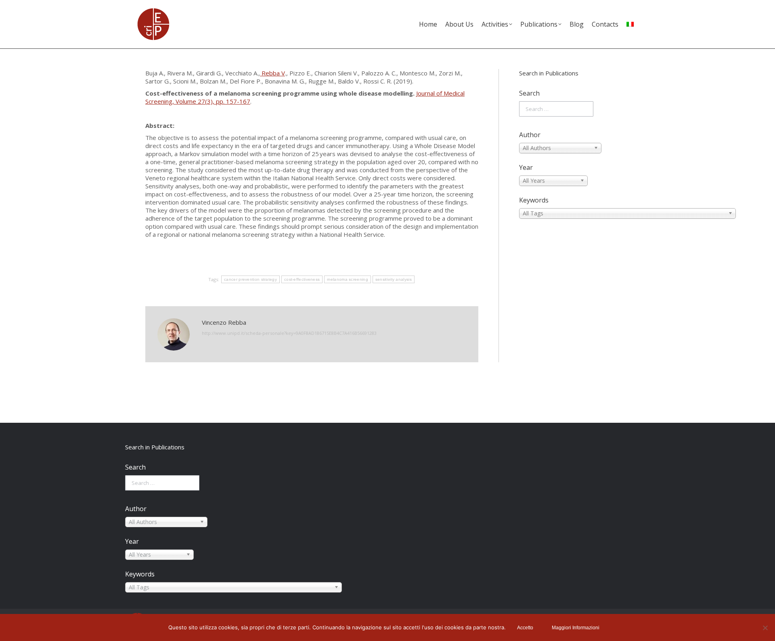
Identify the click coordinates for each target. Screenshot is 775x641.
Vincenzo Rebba (224, 322)
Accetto (525, 628)
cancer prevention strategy (250, 279)
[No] (765, 628)
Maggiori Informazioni (575, 628)
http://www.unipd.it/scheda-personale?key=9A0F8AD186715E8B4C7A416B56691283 (289, 333)
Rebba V (272, 73)
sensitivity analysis (393, 279)
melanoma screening (347, 279)
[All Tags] (574, 213)
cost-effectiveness (302, 279)
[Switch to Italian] (630, 24)
